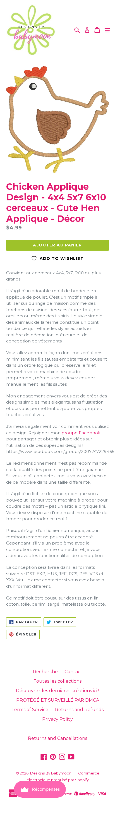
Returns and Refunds (79, 709)
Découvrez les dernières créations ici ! (57, 690)
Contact (73, 671)
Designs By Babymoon (50, 773)
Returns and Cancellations (57, 738)
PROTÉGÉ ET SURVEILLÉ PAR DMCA (57, 700)
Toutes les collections (57, 681)
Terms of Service (29, 709)
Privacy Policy (57, 719)
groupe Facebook (81, 432)
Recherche (45, 671)
